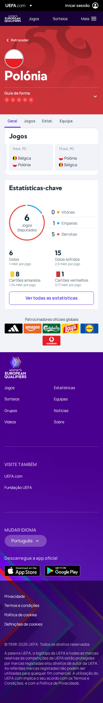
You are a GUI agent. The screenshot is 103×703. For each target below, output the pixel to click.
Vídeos (10, 421)
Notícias (61, 410)
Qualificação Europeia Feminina (12, 18)
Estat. (47, 121)
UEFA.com (13, 476)
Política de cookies (20, 614)
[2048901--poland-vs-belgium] (77, 157)
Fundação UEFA (18, 487)
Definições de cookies (23, 624)
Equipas (61, 399)
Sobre (59, 421)
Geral (12, 121)
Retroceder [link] (20, 40)
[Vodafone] (51, 341)
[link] (34, 18)
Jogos (29, 121)
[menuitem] (36, 18)
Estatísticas (64, 387)
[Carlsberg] (51, 328)
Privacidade (14, 596)
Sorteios (11, 399)
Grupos (10, 410)
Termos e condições (21, 605)
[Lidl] (89, 328)
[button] (87, 18)
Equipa (66, 121)
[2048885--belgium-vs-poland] (31, 157)
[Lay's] (70, 328)
